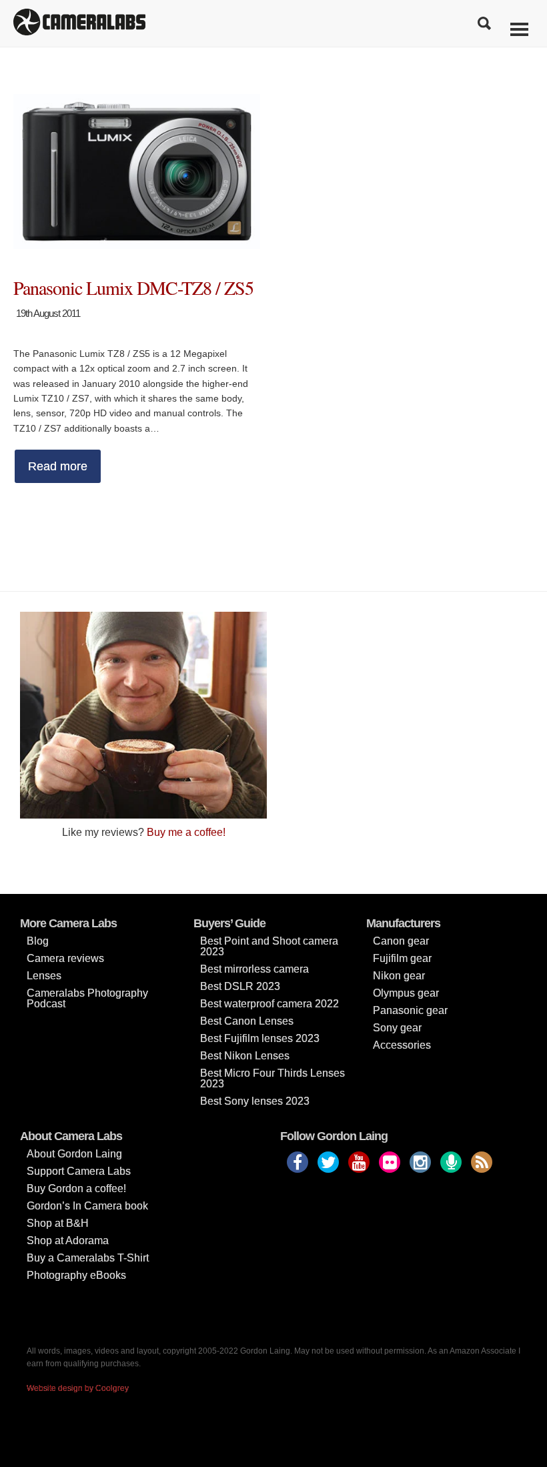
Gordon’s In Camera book (87, 1205)
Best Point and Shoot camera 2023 (269, 946)
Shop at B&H (58, 1223)
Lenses (44, 975)
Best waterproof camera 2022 (269, 1003)
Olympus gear (406, 993)
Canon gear (401, 941)
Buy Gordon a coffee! (76, 1188)
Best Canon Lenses (247, 1021)
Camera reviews (65, 958)
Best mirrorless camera (254, 969)
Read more (57, 466)
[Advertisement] (403, 705)
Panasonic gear (410, 1010)
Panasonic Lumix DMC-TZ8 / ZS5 (133, 287)
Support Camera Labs (79, 1171)
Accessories (402, 1045)
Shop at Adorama (68, 1240)
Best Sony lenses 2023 (255, 1101)
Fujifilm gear (402, 958)
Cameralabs (79, 23)
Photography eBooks (76, 1275)
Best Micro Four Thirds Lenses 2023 (272, 1078)
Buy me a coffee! (186, 832)
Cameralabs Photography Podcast (87, 998)
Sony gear (397, 1027)
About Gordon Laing (74, 1153)
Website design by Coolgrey (78, 1388)
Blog (38, 941)
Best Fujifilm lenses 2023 (260, 1038)
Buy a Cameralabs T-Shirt (88, 1258)
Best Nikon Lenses (245, 1055)
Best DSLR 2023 (240, 986)
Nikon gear (399, 975)
